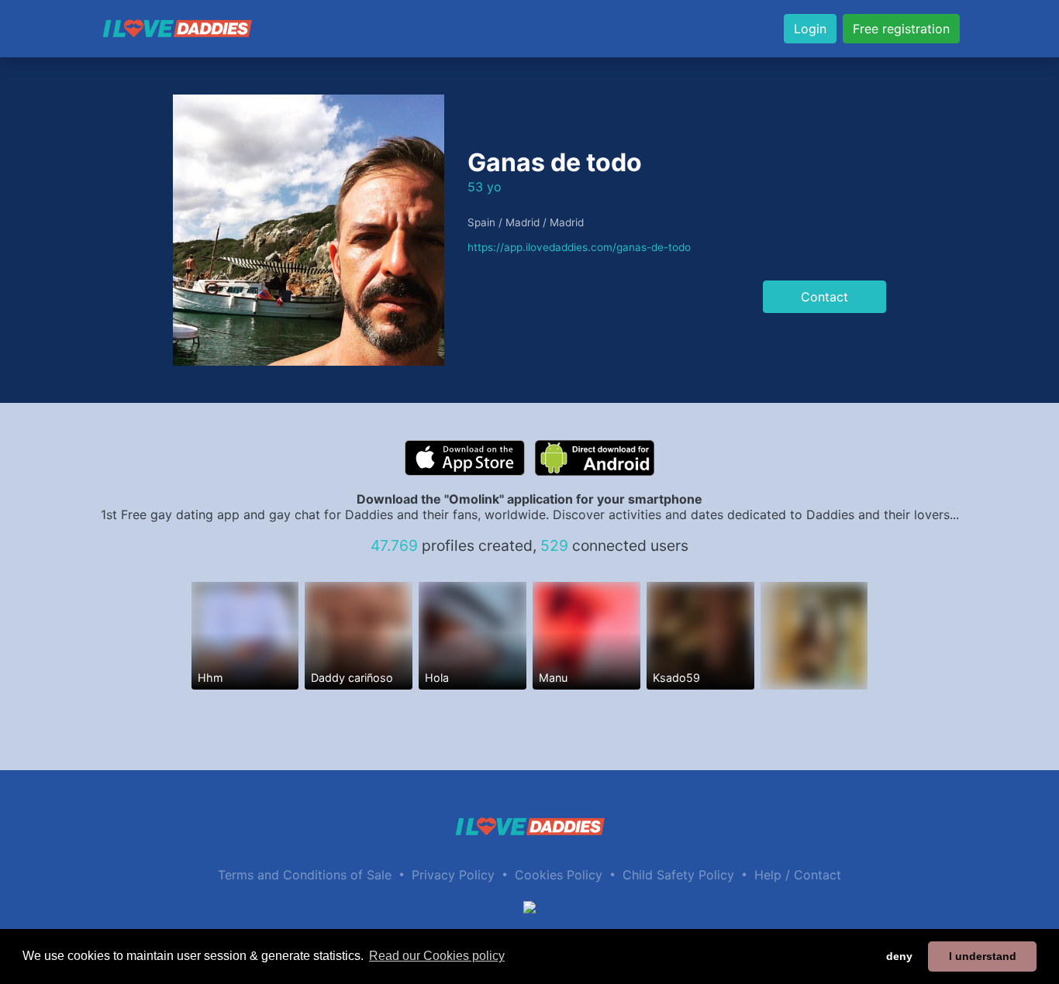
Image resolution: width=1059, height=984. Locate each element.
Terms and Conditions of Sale (305, 875)
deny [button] (899, 956)
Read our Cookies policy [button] (437, 955)
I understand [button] (982, 956)
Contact (824, 296)
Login (810, 28)
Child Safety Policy (678, 875)
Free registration (901, 28)
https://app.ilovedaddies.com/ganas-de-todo (579, 247)
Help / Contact (797, 875)
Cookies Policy (558, 875)
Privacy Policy (453, 875)
